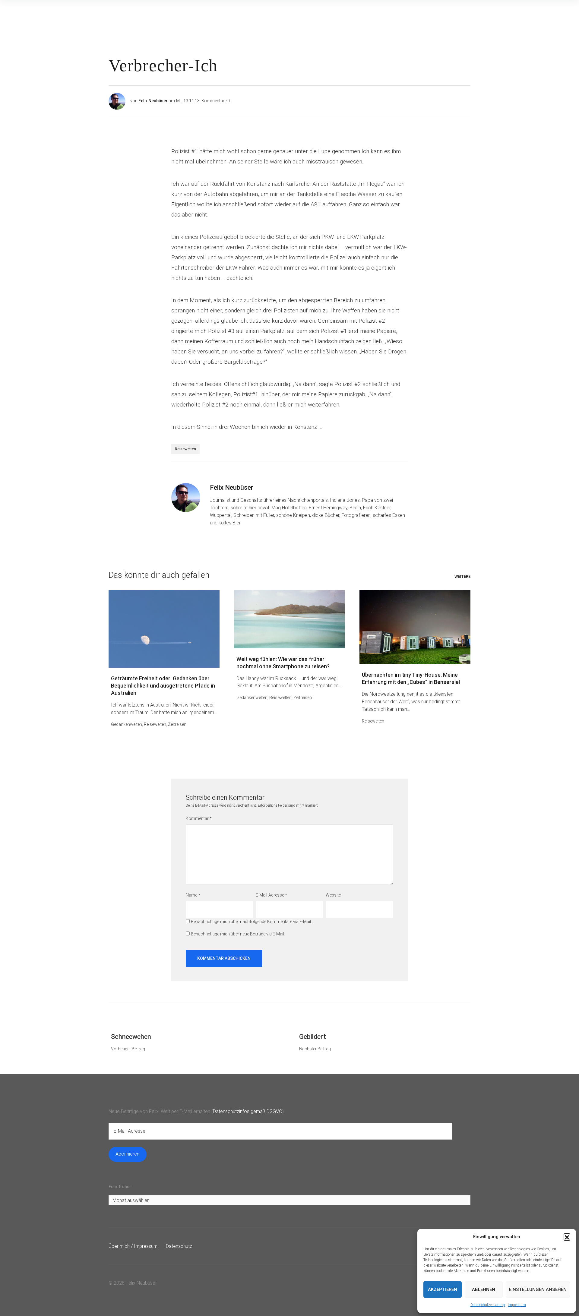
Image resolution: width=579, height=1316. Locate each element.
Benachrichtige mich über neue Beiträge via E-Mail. (238, 934)
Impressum (517, 1305)
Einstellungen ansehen (538, 1289)
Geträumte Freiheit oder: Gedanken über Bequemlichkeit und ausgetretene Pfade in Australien (163, 685)
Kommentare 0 (215, 100)
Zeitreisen (177, 724)
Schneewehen (131, 1036)
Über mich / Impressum (133, 1246)
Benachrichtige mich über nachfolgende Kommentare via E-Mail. (251, 921)
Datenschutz (179, 1246)
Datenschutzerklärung (487, 1305)
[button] (567, 1237)
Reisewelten (185, 449)
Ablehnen (483, 1289)
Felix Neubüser (153, 100)
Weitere (462, 576)
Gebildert (312, 1036)
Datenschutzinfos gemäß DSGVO (247, 1111)
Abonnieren (127, 1154)
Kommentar (199, 818)
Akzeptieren (442, 1289)
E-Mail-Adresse (271, 895)
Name (193, 895)
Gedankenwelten (126, 724)
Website (333, 895)
